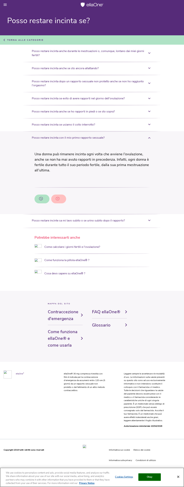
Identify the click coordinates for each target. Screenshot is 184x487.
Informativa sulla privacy (120, 460)
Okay (150, 477)
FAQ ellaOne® (106, 312)
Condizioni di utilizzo (146, 460)
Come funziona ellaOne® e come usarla (62, 338)
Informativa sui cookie (119, 449)
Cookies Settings (124, 477)
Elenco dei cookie (142, 449)
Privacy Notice (87, 483)
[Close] (178, 477)
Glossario (101, 325)
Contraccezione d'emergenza (63, 315)
